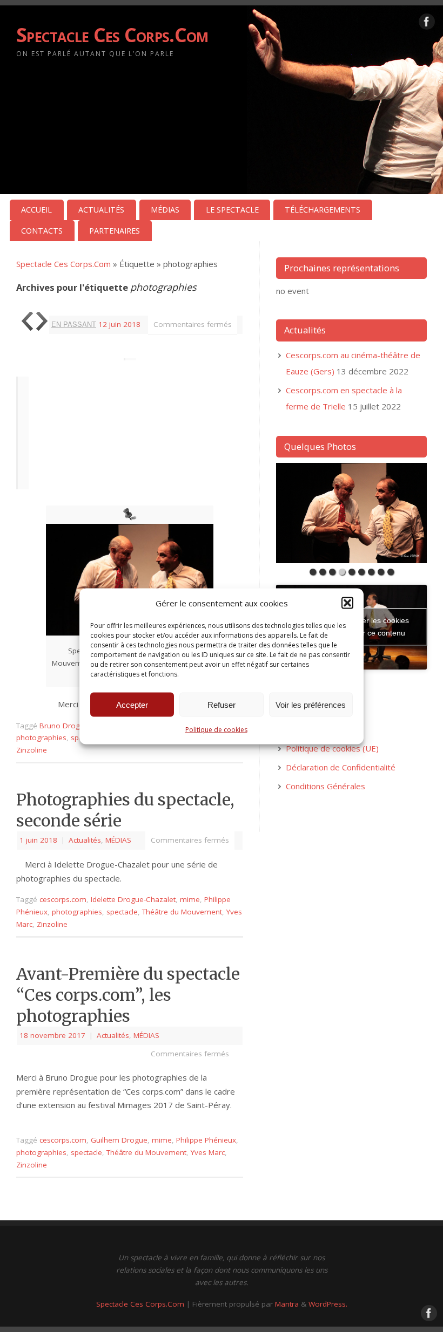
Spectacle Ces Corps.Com (112, 35)
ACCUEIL (36, 209)
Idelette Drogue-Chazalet (133, 899)
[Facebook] (427, 23)
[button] (347, 603)
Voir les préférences (311, 704)
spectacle (122, 912)
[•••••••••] (351, 513)
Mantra (287, 1304)
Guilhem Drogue (119, 1140)
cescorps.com (62, 899)
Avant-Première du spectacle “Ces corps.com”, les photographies (128, 995)
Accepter (132, 704)
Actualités (85, 840)
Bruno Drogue (64, 725)
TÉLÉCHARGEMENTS (322, 209)
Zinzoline (31, 750)
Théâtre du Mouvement (182, 912)
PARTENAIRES (114, 231)
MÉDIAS (165, 209)
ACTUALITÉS (101, 209)
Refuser (221, 704)
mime (190, 899)
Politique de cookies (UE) (332, 748)
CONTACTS (42, 231)
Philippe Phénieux (206, 1140)
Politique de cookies (216, 729)
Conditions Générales (325, 786)
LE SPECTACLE (232, 209)
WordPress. (327, 1304)
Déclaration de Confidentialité (340, 767)
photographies (41, 737)
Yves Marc (208, 1152)
